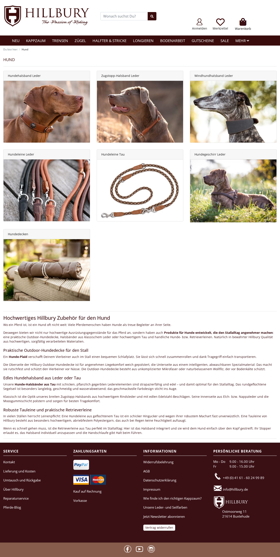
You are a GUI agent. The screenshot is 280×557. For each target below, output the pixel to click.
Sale (224, 40)
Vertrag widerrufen (159, 527)
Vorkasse (80, 500)
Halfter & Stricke (109, 40)
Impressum (151, 489)
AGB (146, 471)
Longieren (143, 40)
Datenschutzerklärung (159, 480)
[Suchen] (152, 16)
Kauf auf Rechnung (87, 491)
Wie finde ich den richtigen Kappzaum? (172, 498)
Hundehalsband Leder (24, 76)
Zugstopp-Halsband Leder (120, 76)
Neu (15, 40)
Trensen (60, 40)
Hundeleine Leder (21, 154)
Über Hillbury (13, 489)
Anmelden (199, 28)
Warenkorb (243, 29)
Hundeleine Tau (113, 154)
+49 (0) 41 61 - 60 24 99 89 (243, 478)
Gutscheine (203, 40)
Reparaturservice (16, 498)
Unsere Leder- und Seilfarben (165, 507)
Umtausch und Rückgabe (22, 480)
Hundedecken (18, 234)
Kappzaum (36, 40)
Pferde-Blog (12, 507)
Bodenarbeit (172, 40)
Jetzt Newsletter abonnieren (164, 516)
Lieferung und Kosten (19, 471)
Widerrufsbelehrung (158, 462)
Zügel (80, 40)
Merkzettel (220, 28)
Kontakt (9, 462)
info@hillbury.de (235, 489)
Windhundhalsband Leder (213, 76)
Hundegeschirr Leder (210, 154)
